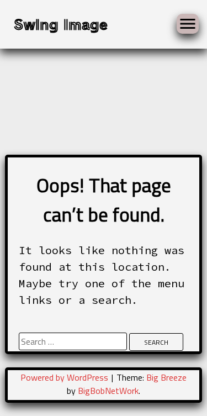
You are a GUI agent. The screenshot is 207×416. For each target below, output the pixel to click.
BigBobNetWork (108, 390)
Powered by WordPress (65, 377)
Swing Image (61, 24)
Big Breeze (166, 377)
